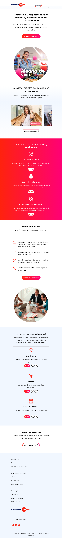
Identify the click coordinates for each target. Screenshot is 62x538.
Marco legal (14, 491)
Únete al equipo (15, 480)
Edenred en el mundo (17, 484)
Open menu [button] (48, 7)
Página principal (15, 502)
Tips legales (14, 494)
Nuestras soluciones (16, 463)
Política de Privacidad (17, 498)
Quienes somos (15, 459)
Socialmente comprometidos (19, 466)
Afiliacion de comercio (17, 477)
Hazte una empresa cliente (18, 473)
